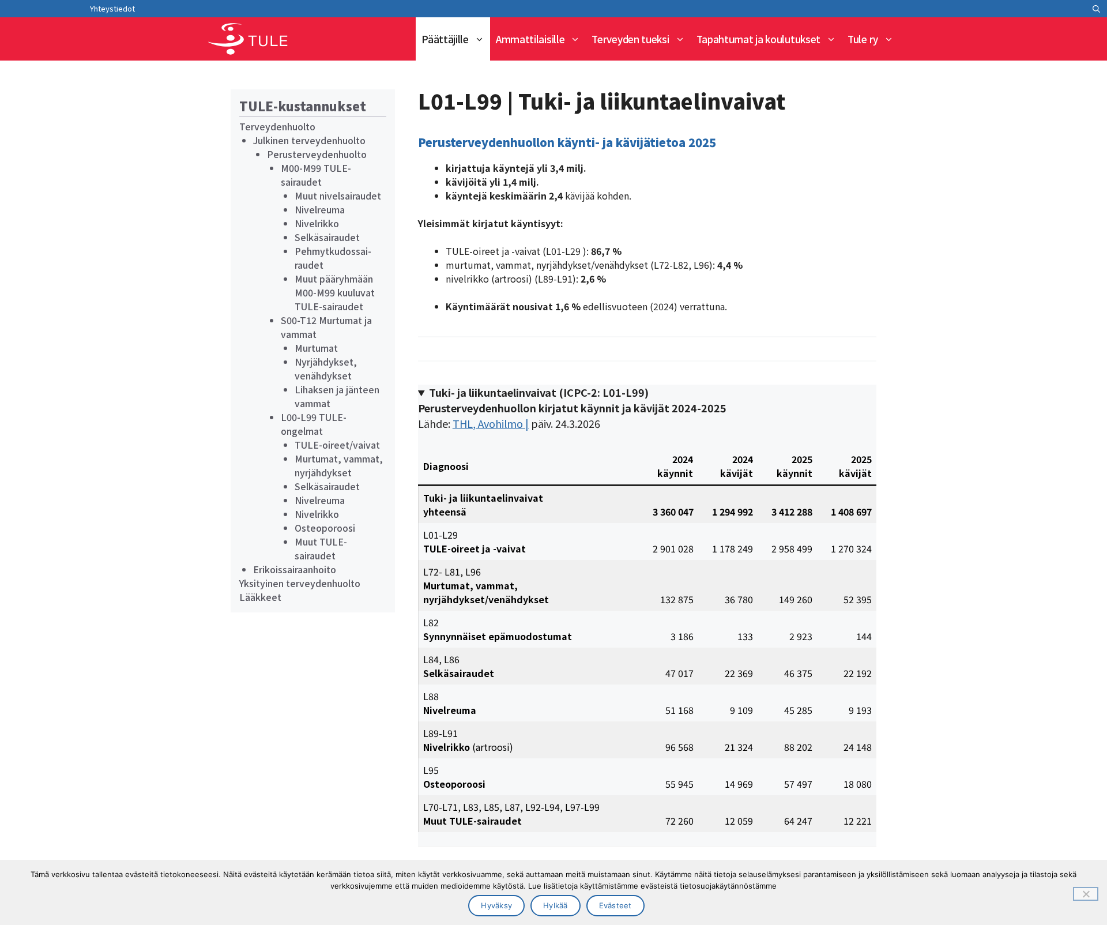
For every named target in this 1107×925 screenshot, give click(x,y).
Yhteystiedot (112, 8)
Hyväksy (496, 905)
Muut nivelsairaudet (338, 195)
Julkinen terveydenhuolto (309, 140)
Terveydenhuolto (277, 126)
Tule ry (863, 39)
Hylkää (555, 905)
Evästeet (615, 905)
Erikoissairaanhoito (294, 569)
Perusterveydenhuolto (317, 154)
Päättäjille (445, 39)
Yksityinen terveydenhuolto (299, 583)
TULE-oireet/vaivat (337, 445)
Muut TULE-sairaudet (321, 548)
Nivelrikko (317, 223)
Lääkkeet (260, 597)
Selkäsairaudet (327, 237)
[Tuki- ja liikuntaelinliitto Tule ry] (248, 39)
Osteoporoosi (325, 528)
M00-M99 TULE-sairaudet (316, 175)
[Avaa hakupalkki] (1096, 8)
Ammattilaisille (530, 39)
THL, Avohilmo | (491, 423)
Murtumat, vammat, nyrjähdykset (339, 465)
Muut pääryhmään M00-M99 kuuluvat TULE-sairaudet (335, 292)
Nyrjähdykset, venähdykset (326, 368)
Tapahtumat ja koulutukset (758, 39)
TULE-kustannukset (302, 105)
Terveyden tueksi (630, 39)
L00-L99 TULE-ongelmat (314, 424)
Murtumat (316, 348)
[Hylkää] (1085, 894)
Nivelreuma (320, 209)
